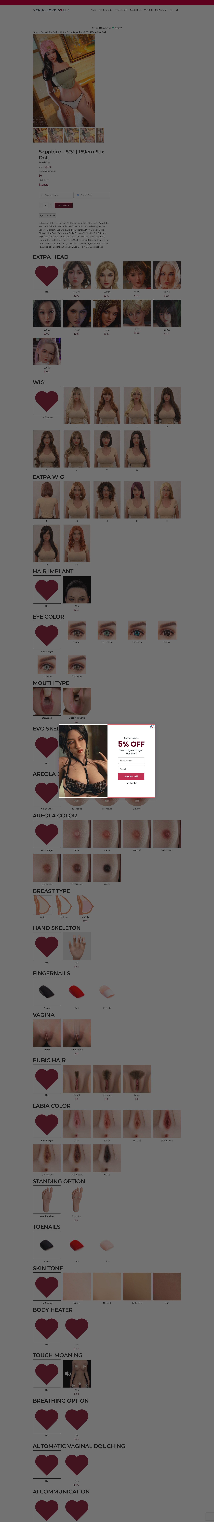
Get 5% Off (131, 776)
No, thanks (131, 783)
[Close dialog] (152, 727)
